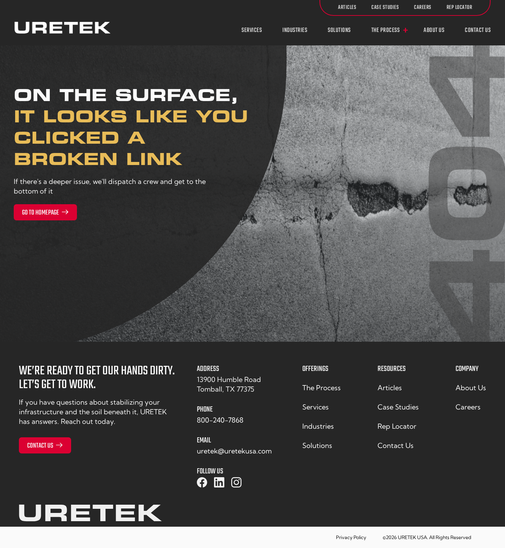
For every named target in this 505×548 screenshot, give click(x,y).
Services (252, 31)
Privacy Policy (351, 537)
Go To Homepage (40, 212)
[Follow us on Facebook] (202, 482)
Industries (294, 31)
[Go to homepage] (62, 28)
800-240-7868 (220, 420)
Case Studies (385, 7)
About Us (434, 31)
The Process (385, 31)
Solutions (339, 31)
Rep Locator (459, 7)
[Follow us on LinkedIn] (219, 482)
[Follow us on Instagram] (236, 482)
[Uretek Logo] (90, 515)
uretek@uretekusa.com (234, 451)
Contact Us (478, 31)
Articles (347, 7)
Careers (422, 7)
